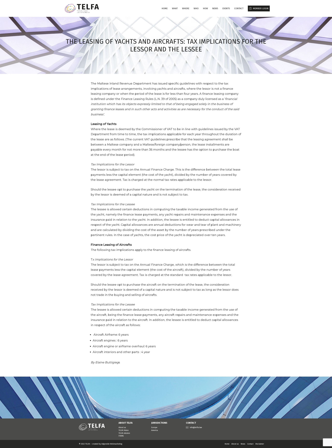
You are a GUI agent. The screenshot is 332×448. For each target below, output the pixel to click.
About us (122, 427)
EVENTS (226, 8)
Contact (250, 444)
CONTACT (238, 8)
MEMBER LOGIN (260, 8)
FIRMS (121, 436)
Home (165, 8)
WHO (196, 8)
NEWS (215, 8)
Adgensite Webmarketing (111, 444)
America (154, 430)
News (243, 444)
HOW (205, 8)
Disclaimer (259, 444)
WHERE (185, 8)
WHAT (175, 8)
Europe (154, 427)
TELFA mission (124, 433)
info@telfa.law (196, 427)
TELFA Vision (124, 430)
